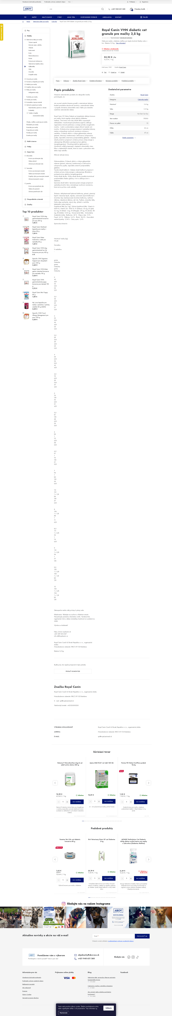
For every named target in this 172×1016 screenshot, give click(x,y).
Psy (28, 31)
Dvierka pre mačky (31, 135)
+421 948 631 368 (118, 9)
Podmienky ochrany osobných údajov (54, 2)
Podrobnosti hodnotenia (126, 38)
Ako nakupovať (26, 988)
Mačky (29, 36)
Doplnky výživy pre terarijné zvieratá (39, 176)
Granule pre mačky (31, 79)
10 (114, 897)
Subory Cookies (26, 994)
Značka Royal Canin (79, 81)
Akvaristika (29, 156)
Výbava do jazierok (34, 189)
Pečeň (30, 58)
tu (96, 1008)
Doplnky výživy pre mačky (33, 87)
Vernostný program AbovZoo (30, 998)
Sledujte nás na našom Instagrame (88, 904)
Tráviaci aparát (33, 42)
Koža (30, 53)
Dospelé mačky (33, 74)
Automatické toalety (38, 116)
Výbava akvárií (33, 161)
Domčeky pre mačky (32, 127)
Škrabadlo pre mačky (32, 125)
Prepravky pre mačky (32, 130)
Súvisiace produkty (112, 81)
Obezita (31, 48)
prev (55, 783)
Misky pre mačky (31, 90)
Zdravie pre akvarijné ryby (36, 164)
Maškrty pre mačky (31, 84)
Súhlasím (109, 1008)
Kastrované (32, 50)
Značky (29, 205)
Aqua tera (30, 152)
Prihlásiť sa (142, 936)
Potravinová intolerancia (35, 61)
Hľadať (102, 9)
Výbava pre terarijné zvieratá (37, 174)
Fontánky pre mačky (32, 97)
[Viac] (144, 17)
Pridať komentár (73, 671)
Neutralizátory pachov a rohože (37, 108)
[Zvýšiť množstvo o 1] (67, 802)
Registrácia (145, 2)
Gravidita (31, 72)
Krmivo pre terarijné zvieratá (37, 171)
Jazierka (28, 183)
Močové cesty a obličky (35, 45)
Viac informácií (121, 43)
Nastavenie (63, 1013)
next (148, 783)
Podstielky (31, 110)
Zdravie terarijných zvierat (36, 179)
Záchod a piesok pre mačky (34, 105)
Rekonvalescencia (33, 56)
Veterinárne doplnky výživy (36, 64)
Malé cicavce (31, 141)
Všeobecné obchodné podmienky (31, 2)
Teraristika (29, 168)
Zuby (30, 69)
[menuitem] (26, 17)
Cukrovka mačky (143, 100)
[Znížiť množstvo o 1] (58, 802)
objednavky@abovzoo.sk (88, 955)
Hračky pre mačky (31, 100)
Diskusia (66, 81)
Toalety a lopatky (33, 113)
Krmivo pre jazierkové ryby (36, 186)
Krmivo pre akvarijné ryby (36, 158)
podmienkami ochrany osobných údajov (121, 941)
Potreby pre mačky (31, 133)
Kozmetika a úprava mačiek (34, 102)
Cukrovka (32, 66)
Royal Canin (122, 67)
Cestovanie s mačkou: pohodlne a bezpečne (100, 986)
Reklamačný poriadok (28, 984)
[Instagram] (133, 957)
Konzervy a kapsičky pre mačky (35, 82)
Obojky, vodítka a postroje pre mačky (36, 122)
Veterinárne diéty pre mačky (34, 40)
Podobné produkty (128, 81)
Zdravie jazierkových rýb (35, 191)
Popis (58, 81)
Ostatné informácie (95, 81)
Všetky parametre (127, 138)
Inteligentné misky (33, 92)
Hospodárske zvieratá (35, 199)
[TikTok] (137, 957)
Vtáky (29, 147)
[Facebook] (128, 957)
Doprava (24, 991)
